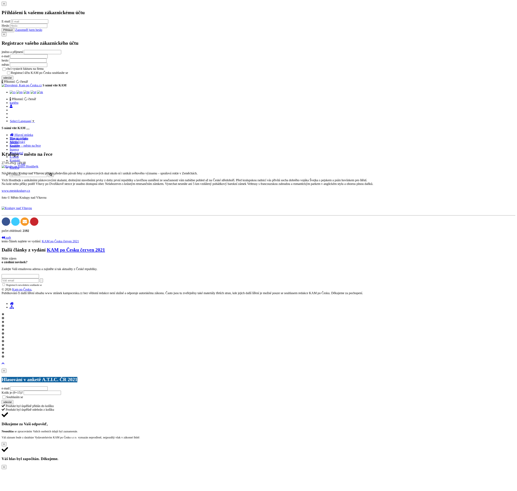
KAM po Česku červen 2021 (60, 241)
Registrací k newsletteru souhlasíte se (41, 285)
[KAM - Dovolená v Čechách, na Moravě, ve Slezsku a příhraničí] (12, 303)
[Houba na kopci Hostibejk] (20, 166)
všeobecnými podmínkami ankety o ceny (52, 397)
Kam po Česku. (22, 289)
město (5, 64)
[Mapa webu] (12, 307)
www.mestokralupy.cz (16, 190)
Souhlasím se (43, 397)
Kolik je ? (12, 392)
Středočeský (17, 142)
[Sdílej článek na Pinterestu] (34, 221)
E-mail (6, 21)
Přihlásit (8, 30)
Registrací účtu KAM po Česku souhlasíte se (55, 72)
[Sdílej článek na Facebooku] (6, 221)
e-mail (5, 56)
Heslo (5, 25)
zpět (8, 237)
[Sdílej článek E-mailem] (25, 221)
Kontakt (15, 160)
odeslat (7, 77)
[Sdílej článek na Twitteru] (16, 221)
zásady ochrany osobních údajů (85, 73)
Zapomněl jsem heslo (28, 30)
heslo (5, 60)
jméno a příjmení (12, 52)
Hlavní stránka (19, 138)
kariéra (14, 102)
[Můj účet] (11, 106)
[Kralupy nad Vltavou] (17, 208)
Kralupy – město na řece (25, 145)
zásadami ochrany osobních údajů (59, 285)
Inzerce (14, 149)
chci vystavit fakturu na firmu (25, 68)
